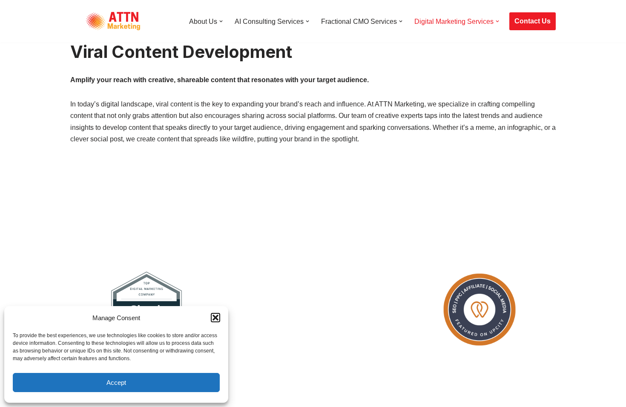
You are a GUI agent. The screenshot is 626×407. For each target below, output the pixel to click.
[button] (215, 317)
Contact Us (532, 21)
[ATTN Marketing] (112, 21)
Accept (116, 382)
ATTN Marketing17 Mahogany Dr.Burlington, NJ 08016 (268, 386)
